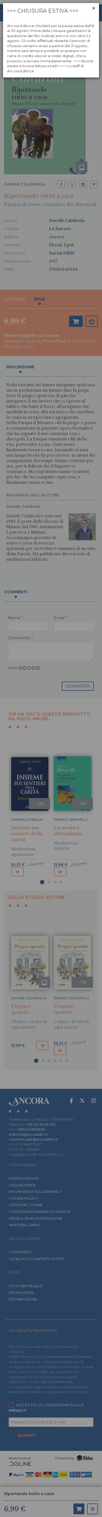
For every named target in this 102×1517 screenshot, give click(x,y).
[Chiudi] (93, 8)
